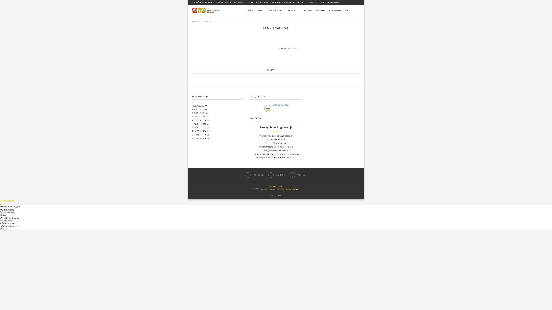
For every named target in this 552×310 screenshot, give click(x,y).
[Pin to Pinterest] (281, 69)
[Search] (358, 10)
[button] (1, 203)
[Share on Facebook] (275, 69)
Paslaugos (301, 2)
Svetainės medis (276, 186)
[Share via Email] (283, 69)
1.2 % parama (335, 10)
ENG (347, 10)
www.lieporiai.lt (292, 189)
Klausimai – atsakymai (330, 2)
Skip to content (7, 200)
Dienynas (307, 10)
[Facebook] (352, 2)
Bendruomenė (275, 10)
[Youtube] (359, 2)
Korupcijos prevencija (258, 2)
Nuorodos (313, 2)
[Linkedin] (356, 2)
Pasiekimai (292, 10)
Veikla (259, 10)
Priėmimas (320, 10)
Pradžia (249, 10)
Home (194, 21)
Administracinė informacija (282, 2)
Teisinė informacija (223, 2)
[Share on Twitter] (278, 69)
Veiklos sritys (240, 2)
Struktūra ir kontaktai (202, 2)
